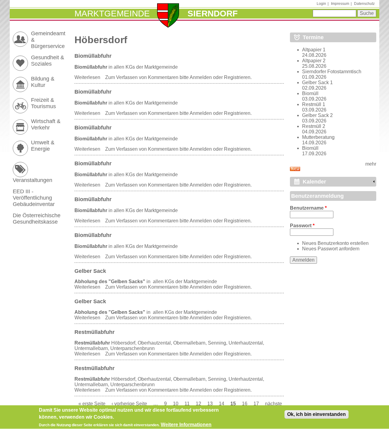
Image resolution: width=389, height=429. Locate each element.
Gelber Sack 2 (317, 115)
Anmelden (201, 77)
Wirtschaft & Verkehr (45, 124)
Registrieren (237, 77)
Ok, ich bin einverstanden (316, 414)
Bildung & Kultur (42, 82)
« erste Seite (91, 403)
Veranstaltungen (32, 180)
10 (175, 403)
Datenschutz (364, 4)
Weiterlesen (87, 77)
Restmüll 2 (313, 126)
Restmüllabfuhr (94, 332)
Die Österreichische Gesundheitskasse (36, 218)
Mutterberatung (318, 137)
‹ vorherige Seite (129, 403)
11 (187, 403)
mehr (370, 163)
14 (221, 403)
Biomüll (310, 93)
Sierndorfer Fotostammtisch (331, 71)
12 (198, 403)
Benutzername (308, 208)
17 (256, 403)
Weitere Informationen (186, 424)
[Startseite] (168, 16)
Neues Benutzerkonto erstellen (335, 243)
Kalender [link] (314, 182)
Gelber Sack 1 (317, 82)
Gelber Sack (90, 271)
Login (321, 4)
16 (244, 403)
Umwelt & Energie (42, 145)
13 (210, 403)
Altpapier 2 (313, 60)
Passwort (302, 225)
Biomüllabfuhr (93, 56)
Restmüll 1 (313, 104)
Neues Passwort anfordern (331, 248)
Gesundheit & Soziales (47, 60)
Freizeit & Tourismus (43, 103)
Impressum (340, 4)
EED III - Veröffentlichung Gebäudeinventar (34, 197)
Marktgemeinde (112, 13)
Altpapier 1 (313, 49)
